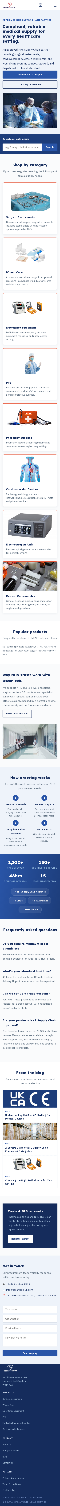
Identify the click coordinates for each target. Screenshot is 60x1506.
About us (7, 1444)
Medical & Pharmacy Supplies (17, 1423)
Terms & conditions (12, 1484)
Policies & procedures (13, 1478)
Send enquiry (30, 1353)
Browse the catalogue (30, 74)
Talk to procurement (30, 84)
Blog (5, 1456)
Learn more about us (17, 713)
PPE (4, 1416)
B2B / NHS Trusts (11, 1450)
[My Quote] (40, 5)
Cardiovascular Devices (14, 1429)
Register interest (20, 1238)
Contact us (8, 1462)
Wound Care (8, 1405)
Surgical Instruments (12, 1398)
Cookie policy (9, 1490)
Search (50, 147)
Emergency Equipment (13, 1410)
